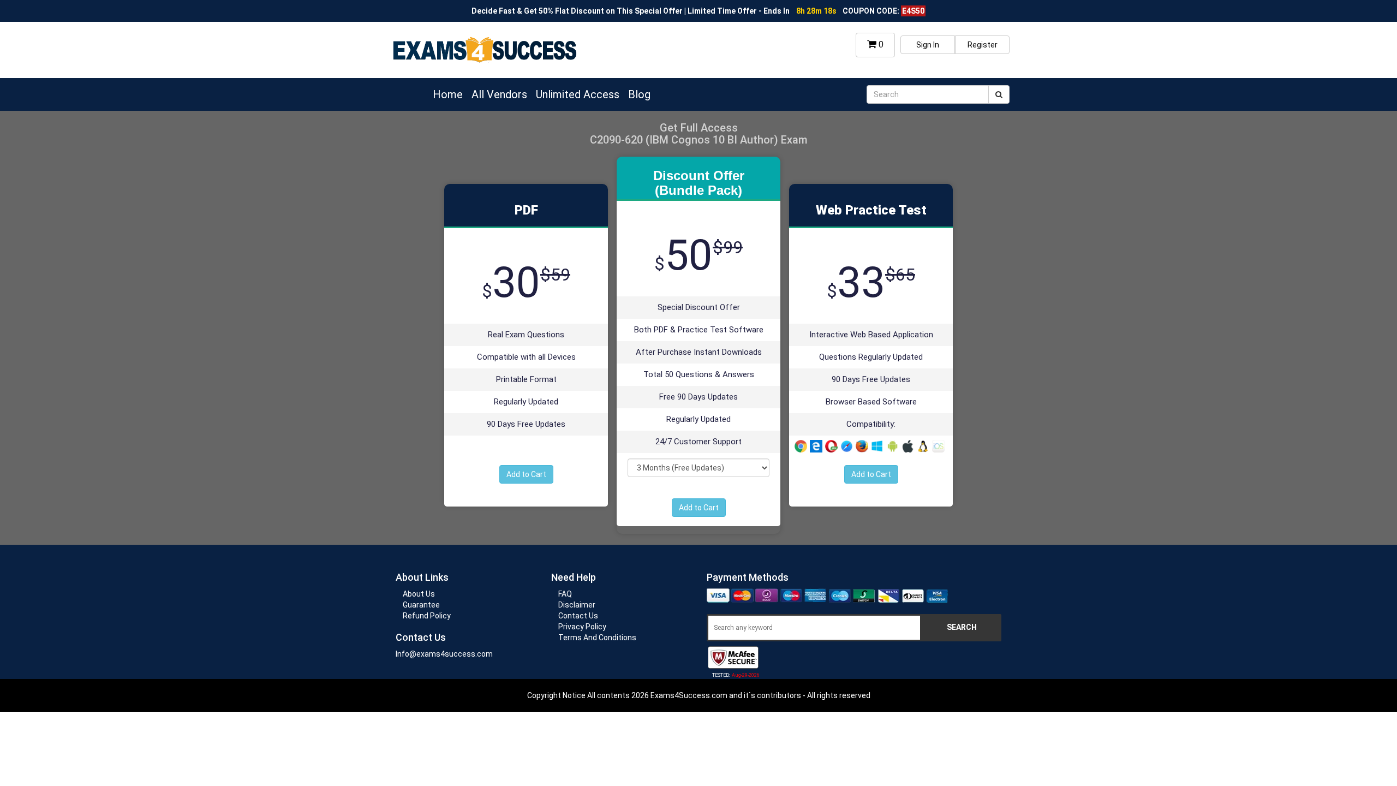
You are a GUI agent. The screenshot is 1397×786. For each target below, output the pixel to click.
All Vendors (499, 94)
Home (448, 94)
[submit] (999, 94)
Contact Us (578, 615)
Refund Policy (427, 615)
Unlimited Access (577, 94)
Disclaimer (576, 604)
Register (983, 44)
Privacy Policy (582, 626)
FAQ (565, 594)
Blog (639, 94)
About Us (419, 594)
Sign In (927, 44)
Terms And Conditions (597, 637)
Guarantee (421, 604)
